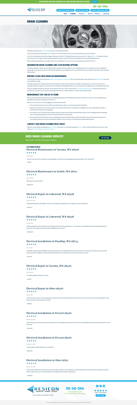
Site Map (73, 403)
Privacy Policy (66, 403)
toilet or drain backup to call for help (60, 79)
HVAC (65, 14)
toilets (49, 53)
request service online (48, 129)
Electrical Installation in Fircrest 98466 (49, 313)
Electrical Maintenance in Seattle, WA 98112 (51, 172)
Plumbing (73, 14)
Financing (106, 14)
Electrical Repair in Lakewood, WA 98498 (50, 194)
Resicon (94, 56)
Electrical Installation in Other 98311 (47, 360)
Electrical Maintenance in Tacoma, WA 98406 (52, 150)
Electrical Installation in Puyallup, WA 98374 (52, 241)
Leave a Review (101, 395)
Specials (90, 14)
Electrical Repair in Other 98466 (44, 289)
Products (82, 14)
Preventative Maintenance (84, 88)
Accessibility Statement (84, 403)
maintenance (99, 79)
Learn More (94, 1)
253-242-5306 (36, 129)
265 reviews (103, 393)
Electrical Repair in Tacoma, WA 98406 (48, 266)
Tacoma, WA (45, 51)
